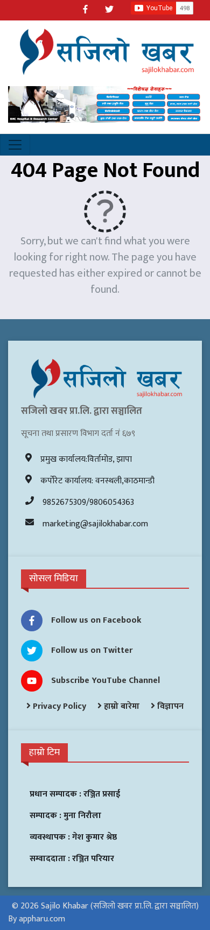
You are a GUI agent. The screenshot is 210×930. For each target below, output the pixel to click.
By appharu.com (36, 919)
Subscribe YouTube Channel (105, 680)
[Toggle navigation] (15, 145)
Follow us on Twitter (91, 650)
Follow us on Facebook (96, 620)
